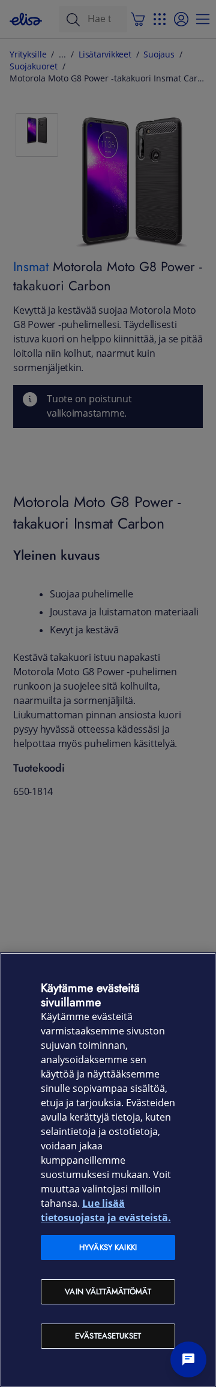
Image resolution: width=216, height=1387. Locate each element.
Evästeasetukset (108, 1336)
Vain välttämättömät (108, 1291)
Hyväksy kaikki (108, 1247)
